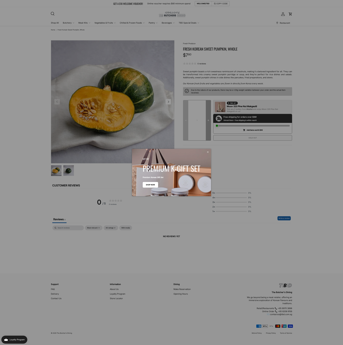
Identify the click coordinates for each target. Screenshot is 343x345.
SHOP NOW (150, 185)
